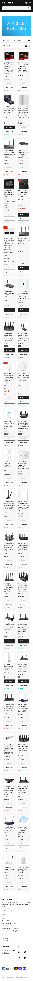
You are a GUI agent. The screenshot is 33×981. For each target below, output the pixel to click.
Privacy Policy (6, 920)
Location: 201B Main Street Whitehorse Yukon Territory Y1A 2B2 (15, 910)
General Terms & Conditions (10, 928)
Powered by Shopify (22, 977)
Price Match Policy (7, 925)
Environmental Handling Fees (10, 931)
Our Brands (5, 938)
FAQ (3, 918)
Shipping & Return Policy (9, 923)
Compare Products (7, 940)
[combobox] (16, 8)
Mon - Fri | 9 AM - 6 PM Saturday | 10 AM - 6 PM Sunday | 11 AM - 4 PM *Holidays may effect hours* (16, 904)
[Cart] (26, 3)
